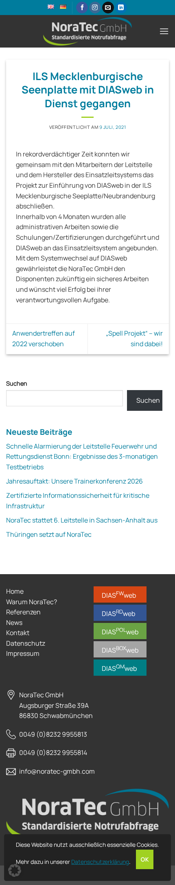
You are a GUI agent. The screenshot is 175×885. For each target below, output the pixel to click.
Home (15, 591)
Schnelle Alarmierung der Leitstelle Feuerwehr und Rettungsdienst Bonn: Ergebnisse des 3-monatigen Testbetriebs (82, 456)
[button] (164, 31)
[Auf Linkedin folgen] (121, 8)
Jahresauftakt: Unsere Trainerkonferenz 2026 (74, 481)
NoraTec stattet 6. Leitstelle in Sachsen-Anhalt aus (82, 520)
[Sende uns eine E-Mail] (108, 8)
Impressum (22, 653)
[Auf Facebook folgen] (82, 8)
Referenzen (23, 611)
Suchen (16, 383)
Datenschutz (25, 643)
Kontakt (17, 632)
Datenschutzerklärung (100, 861)
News (14, 622)
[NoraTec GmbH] (87, 31)
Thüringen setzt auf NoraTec (49, 534)
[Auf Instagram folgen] (95, 8)
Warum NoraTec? (31, 601)
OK (145, 859)
